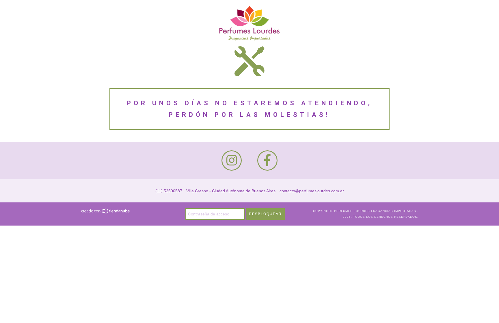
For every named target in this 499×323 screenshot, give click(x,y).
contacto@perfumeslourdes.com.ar (312, 191)
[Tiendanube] (106, 212)
